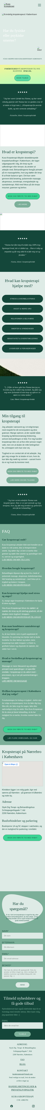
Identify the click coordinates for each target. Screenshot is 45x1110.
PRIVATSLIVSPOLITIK (22, 1090)
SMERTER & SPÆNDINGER (22, 329)
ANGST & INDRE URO (22, 309)
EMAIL (5, 1021)
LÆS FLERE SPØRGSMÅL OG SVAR (22, 738)
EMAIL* (5, 954)
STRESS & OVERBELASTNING (22, 299)
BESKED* (6, 965)
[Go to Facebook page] (12, 1106)
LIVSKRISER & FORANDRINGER (22, 348)
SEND (22, 985)
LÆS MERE (22, 204)
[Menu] (39, 5)
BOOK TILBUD (22, 78)
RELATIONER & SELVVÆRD (22, 319)
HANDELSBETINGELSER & (22, 1086)
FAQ (22, 1060)
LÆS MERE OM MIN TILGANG (22, 480)
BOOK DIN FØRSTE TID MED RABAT (23, 196)
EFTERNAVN (8, 942)
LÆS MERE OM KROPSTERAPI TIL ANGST (21, 617)
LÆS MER (6, 585)
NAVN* (5, 931)
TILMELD (22, 1034)
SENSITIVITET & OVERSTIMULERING (22, 338)
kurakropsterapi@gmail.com (22, 1074)
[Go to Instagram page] (33, 1106)
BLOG (23, 1064)
